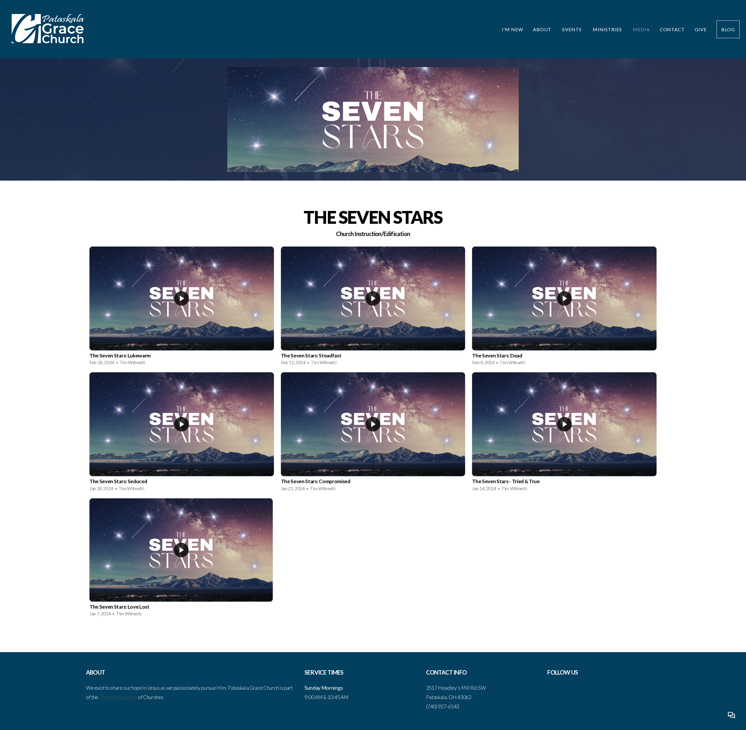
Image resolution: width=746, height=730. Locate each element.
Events (572, 29)
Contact (672, 29)
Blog (728, 29)
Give (701, 29)
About (543, 29)
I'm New (512, 29)
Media (641, 29)
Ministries (608, 29)
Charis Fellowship (118, 697)
